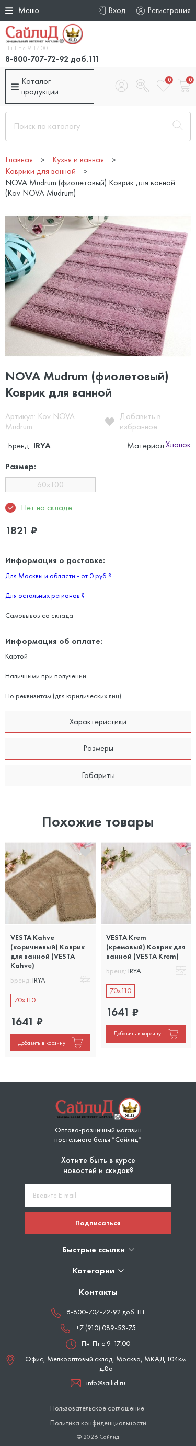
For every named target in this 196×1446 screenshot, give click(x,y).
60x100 (50, 484)
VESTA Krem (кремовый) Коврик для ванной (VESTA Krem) (146, 947)
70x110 (25, 1000)
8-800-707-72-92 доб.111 (52, 58)
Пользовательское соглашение (97, 1408)
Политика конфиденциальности (98, 1422)
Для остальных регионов (45, 595)
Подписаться (98, 1222)
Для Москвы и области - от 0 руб (58, 575)
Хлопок (178, 445)
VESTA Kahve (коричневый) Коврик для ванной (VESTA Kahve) (47, 951)
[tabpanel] (50, 949)
